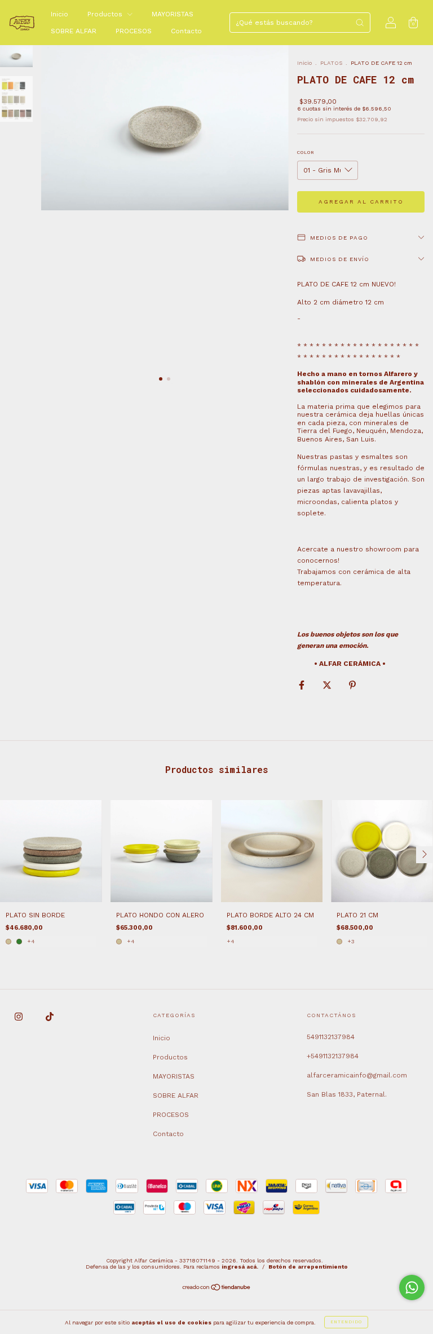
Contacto (186, 31)
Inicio (59, 14)
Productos (106, 14)
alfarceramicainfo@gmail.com (357, 1075)
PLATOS (331, 63)
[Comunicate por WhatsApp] (412, 1287)
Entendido (346, 1321)
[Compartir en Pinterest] (352, 685)
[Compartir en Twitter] (328, 685)
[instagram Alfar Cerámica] (19, 1017)
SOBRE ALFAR (73, 31)
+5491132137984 (333, 1056)
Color (306, 152)
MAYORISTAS (172, 14)
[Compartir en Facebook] (302, 685)
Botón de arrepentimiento (308, 1267)
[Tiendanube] (217, 1289)
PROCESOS (134, 31)
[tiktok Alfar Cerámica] (49, 1017)
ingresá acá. (240, 1267)
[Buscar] (359, 22)
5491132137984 (331, 1037)
